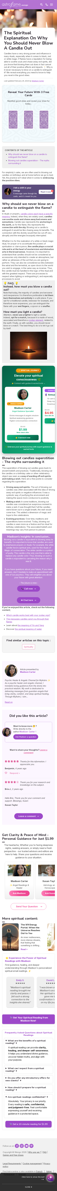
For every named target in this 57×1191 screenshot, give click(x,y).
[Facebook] (17, 1146)
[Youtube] (26, 1146)
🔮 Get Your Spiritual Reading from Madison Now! (28, 1019)
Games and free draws (13, 1155)
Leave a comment (27, 816)
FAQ (44, 1152)
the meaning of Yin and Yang (31, 625)
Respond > (15, 773)
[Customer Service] (47, 4)
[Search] (41, 4)
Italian (49, 1171)
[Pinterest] (31, 1146)
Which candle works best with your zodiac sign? (28, 615)
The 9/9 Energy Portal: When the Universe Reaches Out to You (30, 929)
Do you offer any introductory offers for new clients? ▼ (27, 1079)
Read (23, 949)
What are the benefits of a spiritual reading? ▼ (25, 1042)
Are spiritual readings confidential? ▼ (28, 1097)
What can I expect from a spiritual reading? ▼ (24, 1069)
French (39, 1171)
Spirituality (28, 647)
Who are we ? (34, 1152)
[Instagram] (22, 1146)
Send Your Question (27, 906)
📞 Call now (27, 588)
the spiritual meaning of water (28, 629)
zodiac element (36, 320)
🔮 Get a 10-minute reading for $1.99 (28, 1124)
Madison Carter (38, 81)
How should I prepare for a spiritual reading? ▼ (25, 1088)
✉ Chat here (27, 600)
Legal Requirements (12, 1163)
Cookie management (32, 1163)
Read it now (46, 192)
